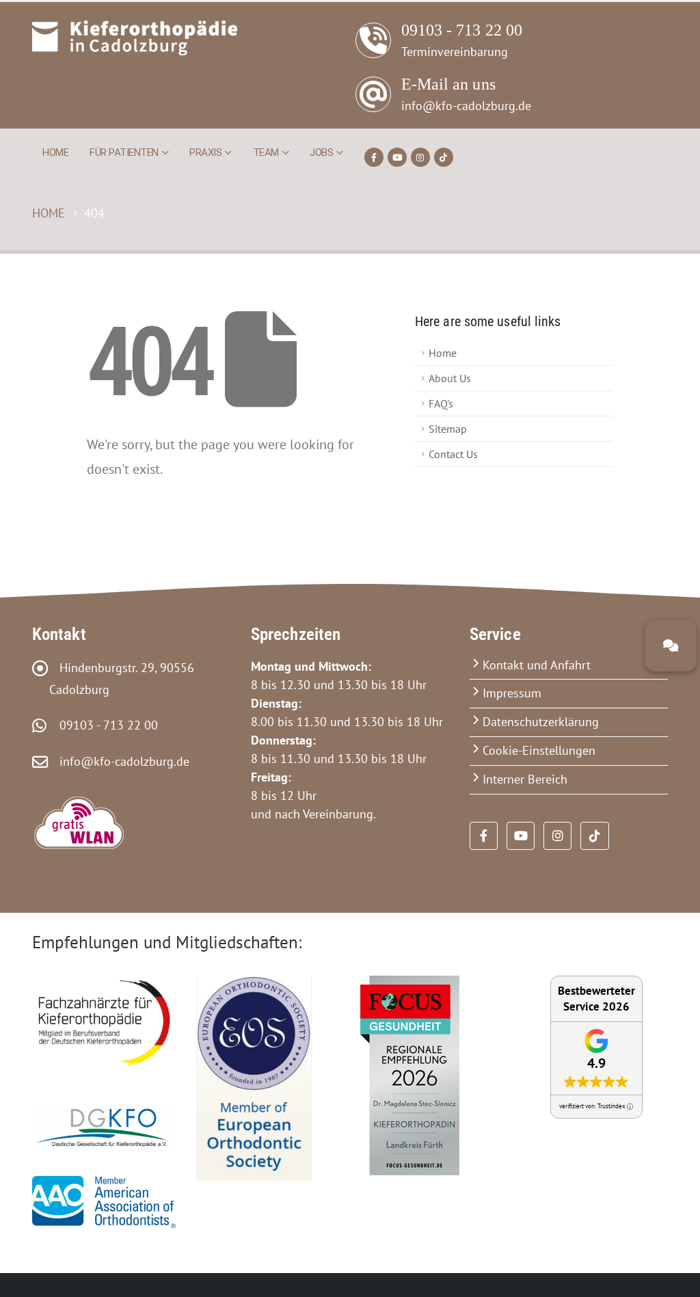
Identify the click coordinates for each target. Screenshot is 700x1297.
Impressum (512, 693)
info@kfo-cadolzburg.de (119, 761)
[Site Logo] (134, 38)
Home (55, 152)
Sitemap (448, 429)
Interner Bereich (525, 779)
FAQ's (441, 403)
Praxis (205, 152)
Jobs (321, 152)
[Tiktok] (443, 157)
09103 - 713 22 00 (103, 725)
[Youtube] (397, 157)
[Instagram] (420, 157)
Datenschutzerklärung (541, 722)
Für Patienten (124, 152)
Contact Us (453, 454)
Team (266, 152)
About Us (450, 378)
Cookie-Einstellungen (539, 750)
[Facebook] (373, 157)
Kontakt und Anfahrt (537, 665)
